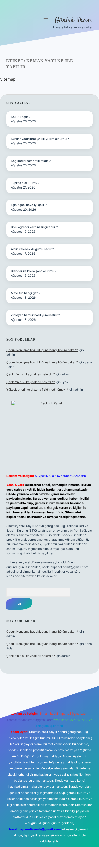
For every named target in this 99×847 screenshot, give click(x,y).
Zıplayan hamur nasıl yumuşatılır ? (35, 315)
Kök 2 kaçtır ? (20, 117)
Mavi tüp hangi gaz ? (25, 293)
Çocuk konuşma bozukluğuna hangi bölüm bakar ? (42, 350)
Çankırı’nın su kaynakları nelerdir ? (30, 374)
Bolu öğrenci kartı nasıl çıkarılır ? (34, 227)
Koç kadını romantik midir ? (31, 161)
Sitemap (8, 79)
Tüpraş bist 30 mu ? (25, 183)
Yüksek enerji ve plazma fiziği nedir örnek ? (37, 389)
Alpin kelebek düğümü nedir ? (32, 249)
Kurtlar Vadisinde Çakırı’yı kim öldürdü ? (40, 139)
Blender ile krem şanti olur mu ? (33, 271)
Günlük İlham (73, 20)
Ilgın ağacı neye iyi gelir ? (29, 205)
